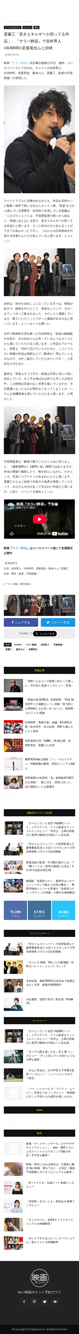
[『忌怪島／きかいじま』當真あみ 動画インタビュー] (13, 1206)
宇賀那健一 (58, 644)
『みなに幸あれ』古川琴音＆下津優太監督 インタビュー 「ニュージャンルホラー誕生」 (50, 1074)
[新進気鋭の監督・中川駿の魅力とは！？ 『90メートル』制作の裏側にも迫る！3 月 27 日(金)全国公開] (13, 867)
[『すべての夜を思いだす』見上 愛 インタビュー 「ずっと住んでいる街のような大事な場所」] (13, 1056)
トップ (7, 21)
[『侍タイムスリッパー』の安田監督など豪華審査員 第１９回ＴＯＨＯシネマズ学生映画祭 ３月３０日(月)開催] (13, 848)
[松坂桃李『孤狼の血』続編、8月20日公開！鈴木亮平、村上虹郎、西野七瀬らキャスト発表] (13, 726)
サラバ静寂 (31, 644)
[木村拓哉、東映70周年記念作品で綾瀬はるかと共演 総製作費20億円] (13, 985)
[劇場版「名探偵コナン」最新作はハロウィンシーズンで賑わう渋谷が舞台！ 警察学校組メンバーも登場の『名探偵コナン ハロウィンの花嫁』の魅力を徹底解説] (13, 885)
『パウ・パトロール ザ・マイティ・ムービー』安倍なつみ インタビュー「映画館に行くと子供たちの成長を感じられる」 (50, 1092)
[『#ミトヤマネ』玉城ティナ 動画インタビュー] (13, 1187)
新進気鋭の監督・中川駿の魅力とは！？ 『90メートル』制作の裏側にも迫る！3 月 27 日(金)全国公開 (50, 866)
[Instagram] (34, 1302)
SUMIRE (18, 644)
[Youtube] (55, 1302)
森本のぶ (20, 649)
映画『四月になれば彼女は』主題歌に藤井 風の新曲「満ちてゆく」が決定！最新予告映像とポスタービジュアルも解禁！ (50, 1168)
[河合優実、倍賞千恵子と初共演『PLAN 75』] (13, 1004)
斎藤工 (9, 649)
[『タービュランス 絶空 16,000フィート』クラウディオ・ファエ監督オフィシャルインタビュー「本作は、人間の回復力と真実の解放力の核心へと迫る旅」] (13, 828)
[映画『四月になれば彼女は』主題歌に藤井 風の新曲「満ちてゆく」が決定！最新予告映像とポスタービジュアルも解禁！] (13, 1169)
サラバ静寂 (19, 63)
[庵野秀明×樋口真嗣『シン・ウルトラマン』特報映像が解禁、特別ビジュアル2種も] (13, 763)
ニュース (27, 27)
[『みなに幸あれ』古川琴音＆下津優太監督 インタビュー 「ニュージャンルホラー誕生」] (13, 1075)
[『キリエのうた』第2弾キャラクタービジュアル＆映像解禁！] (13, 1224)
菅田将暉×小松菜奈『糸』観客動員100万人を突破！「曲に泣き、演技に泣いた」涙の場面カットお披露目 (49, 782)
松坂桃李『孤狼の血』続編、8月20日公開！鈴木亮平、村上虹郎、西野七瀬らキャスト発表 (49, 727)
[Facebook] (24, 1302)
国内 (36, 27)
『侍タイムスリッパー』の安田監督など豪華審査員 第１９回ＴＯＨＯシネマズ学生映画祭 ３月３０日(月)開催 (50, 847)
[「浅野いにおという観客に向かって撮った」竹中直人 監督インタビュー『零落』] (13, 685)
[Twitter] (45, 1302)
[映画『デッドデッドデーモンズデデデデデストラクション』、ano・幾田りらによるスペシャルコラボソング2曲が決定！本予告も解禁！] (13, 1148)
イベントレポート (23, 21)
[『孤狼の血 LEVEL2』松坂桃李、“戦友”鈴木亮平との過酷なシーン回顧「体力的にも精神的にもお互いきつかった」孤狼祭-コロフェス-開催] (13, 704)
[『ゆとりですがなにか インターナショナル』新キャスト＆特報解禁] (13, 1243)
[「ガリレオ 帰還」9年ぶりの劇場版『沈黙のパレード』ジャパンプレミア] (13, 967)
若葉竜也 (33, 649)
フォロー (39, 902)
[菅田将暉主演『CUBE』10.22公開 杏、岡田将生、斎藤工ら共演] (13, 745)
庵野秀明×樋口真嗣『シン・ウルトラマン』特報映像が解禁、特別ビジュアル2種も (50, 764)
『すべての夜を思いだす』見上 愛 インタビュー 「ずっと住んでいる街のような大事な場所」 (50, 1055)
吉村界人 (45, 644)
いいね (15, 902)
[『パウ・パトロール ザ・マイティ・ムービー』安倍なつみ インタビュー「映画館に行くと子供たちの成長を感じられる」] (13, 1093)
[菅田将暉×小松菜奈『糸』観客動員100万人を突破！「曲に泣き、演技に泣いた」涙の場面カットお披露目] (13, 782)
